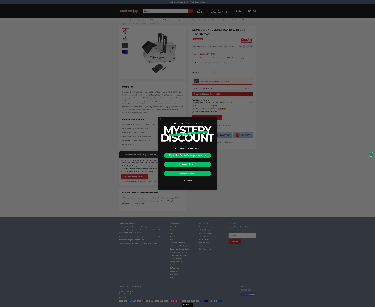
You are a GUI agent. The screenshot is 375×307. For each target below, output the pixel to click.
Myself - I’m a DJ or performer (187, 155)
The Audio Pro (187, 164)
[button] (371, 154)
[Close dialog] (161, 119)
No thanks (187, 180)
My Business (187, 173)
